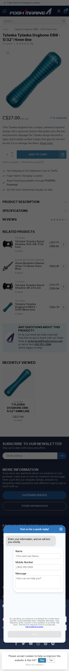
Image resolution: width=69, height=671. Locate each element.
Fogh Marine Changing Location (25, 175)
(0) (31, 43)
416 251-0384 (42, 344)
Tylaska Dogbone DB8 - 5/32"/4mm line (35, 29)
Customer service (34, 495)
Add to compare (11, 162)
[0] (65, 11)
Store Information (34, 506)
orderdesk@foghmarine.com (45, 341)
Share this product (31, 162)
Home (6, 29)
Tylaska (7, 44)
